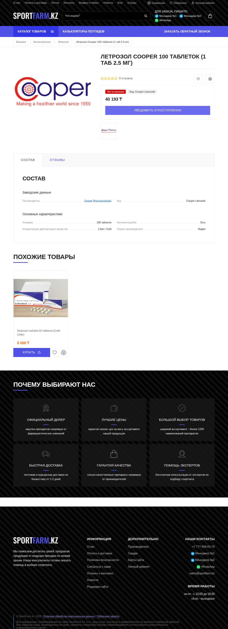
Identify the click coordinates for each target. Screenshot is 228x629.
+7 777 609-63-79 (203, 546)
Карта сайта (136, 560)
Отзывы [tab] (57, 160)
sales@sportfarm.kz (202, 573)
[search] (106, 15)
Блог (120, 2)
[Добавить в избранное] (198, 78)
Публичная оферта (108, 616)
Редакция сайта (97, 586)
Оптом (55, 2)
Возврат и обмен (89, 2)
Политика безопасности (103, 560)
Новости (108, 2)
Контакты (69, 2)
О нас (16, 2)
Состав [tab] (28, 160)
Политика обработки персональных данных (69, 616)
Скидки (133, 553)
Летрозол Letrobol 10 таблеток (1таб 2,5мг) (38, 332)
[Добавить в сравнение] (210, 78)
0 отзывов (126, 78)
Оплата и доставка (36, 2)
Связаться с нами (99, 566)
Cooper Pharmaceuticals (97, 200)
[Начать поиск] (145, 15)
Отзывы (131, 2)
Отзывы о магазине (100, 573)
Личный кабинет (139, 566)
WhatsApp (165, 20)
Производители (138, 546)
